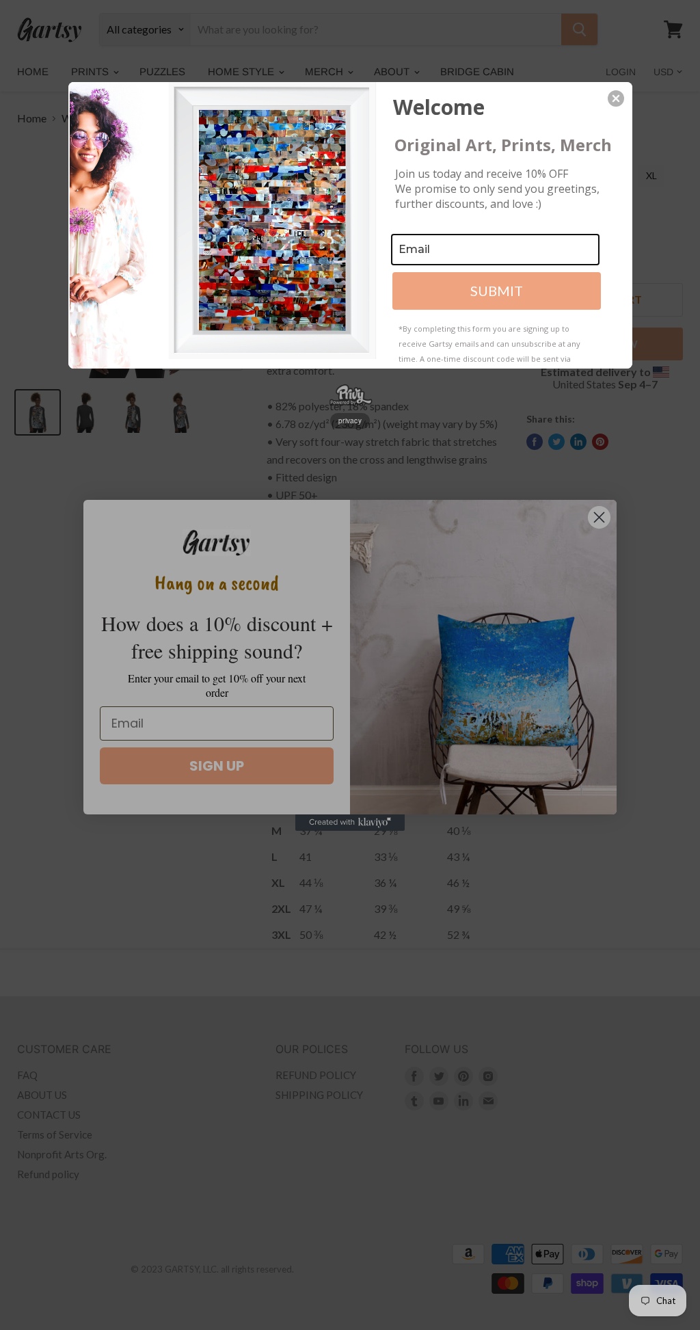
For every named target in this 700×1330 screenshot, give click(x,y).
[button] (616, 98)
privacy (350, 420)
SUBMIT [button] (496, 290)
